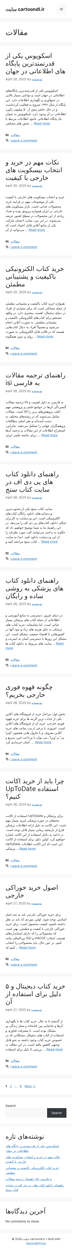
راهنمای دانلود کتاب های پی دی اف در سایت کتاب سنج (32, 481)
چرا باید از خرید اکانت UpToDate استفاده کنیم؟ (35, 788)
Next (30, 1086)
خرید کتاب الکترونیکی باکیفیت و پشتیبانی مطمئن (35, 276)
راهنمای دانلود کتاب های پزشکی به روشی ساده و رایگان (34, 588)
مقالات (15, 135)
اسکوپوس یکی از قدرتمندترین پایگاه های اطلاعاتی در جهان (35, 63)
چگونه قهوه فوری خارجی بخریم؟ (29, 690)
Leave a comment (24, 140)
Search (11, 1106)
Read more (42, 123)
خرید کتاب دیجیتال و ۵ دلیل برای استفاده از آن (35, 993)
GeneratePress (36, 1243)
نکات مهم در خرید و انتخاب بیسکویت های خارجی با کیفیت (34, 169)
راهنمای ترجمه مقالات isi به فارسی (36, 379)
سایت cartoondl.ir (25, 9)
